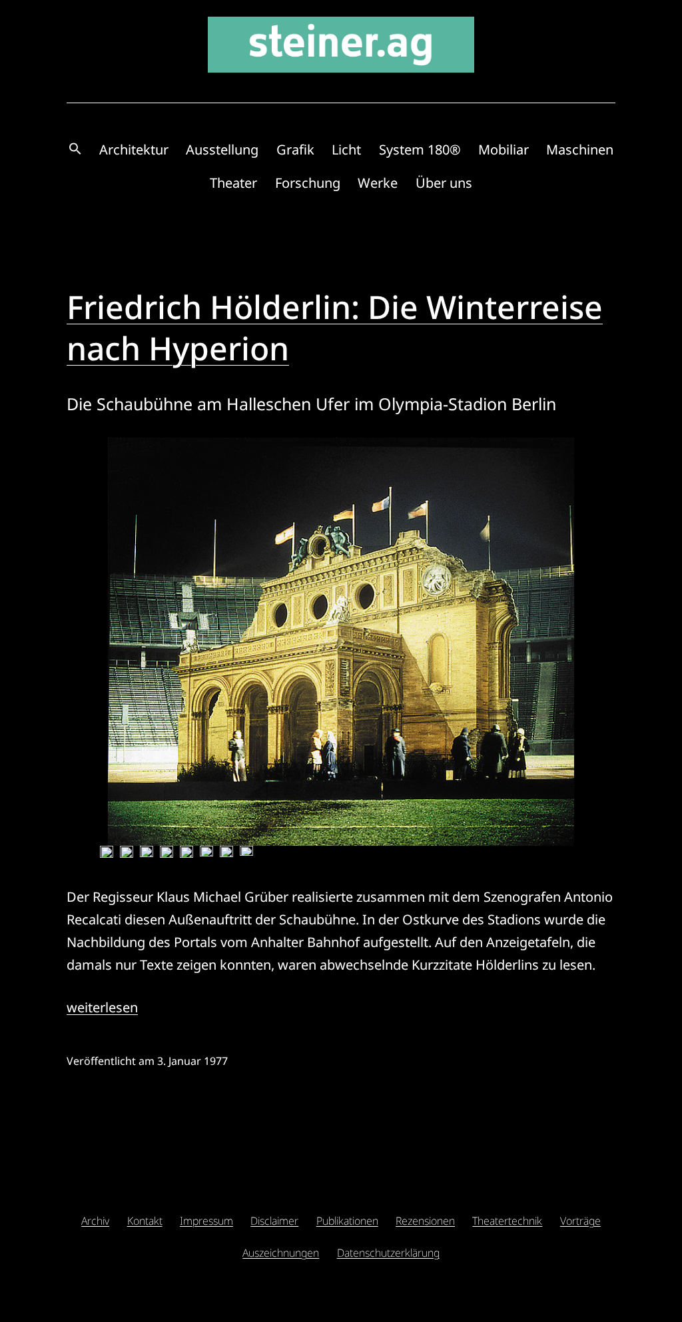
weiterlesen (102, 1007)
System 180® (420, 150)
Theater (233, 183)
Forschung (307, 183)
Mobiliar (503, 150)
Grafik (295, 150)
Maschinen (579, 150)
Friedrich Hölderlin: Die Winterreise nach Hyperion (335, 327)
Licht (346, 150)
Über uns (444, 183)
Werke (378, 183)
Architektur (134, 150)
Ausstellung (222, 150)
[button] (75, 149)
